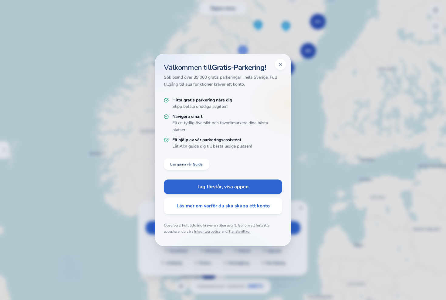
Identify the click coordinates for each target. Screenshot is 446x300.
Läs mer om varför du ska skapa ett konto (223, 206)
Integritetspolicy (207, 231)
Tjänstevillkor (239, 231)
